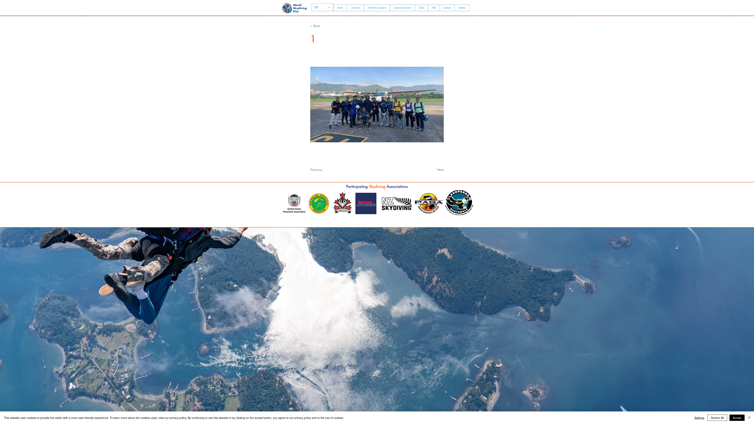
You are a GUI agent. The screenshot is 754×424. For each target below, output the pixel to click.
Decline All (717, 418)
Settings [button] (699, 418)
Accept (737, 418)
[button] (323, 26)
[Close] (749, 418)
